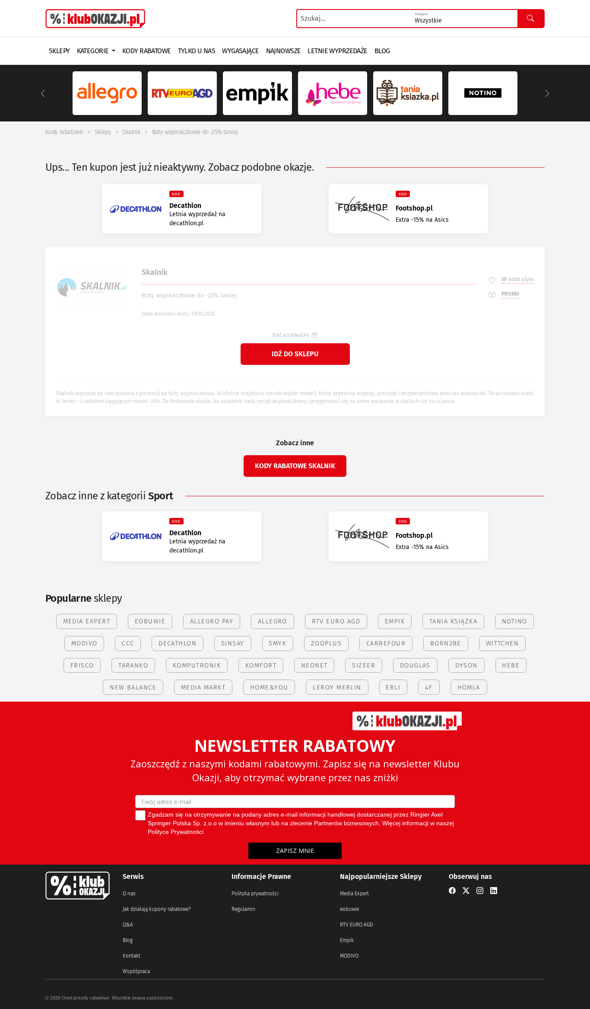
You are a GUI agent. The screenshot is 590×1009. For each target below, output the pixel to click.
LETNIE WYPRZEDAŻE (337, 51)
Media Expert (354, 894)
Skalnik (131, 132)
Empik (347, 940)
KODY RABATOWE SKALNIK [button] (295, 466)
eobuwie (349, 909)
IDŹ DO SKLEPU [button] (295, 354)
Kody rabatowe (64, 132)
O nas (129, 894)
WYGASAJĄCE (240, 51)
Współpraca (136, 971)
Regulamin (243, 909)
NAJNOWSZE (283, 51)
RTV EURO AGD (356, 925)
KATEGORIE (93, 51)
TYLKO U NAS (197, 51)
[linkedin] (493, 891)
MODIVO (349, 956)
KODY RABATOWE (146, 51)
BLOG (382, 51)
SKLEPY (59, 51)
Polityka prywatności (255, 894)
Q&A (128, 925)
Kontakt (131, 956)
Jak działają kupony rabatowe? (156, 909)
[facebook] (452, 891)
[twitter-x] (466, 891)
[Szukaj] (531, 18)
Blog (128, 940)
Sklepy (103, 132)
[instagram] (479, 891)
